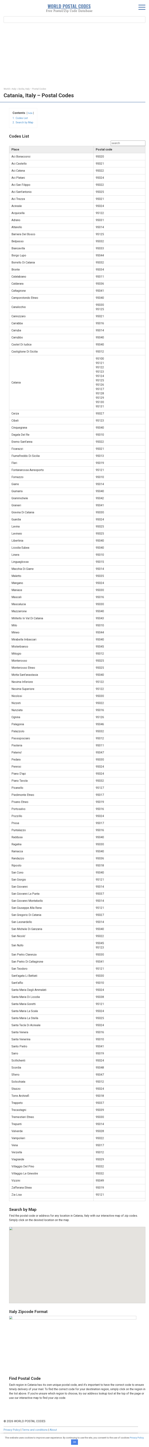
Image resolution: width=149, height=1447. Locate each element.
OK (74, 1442)
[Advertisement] (74, 54)
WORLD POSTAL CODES (69, 6)
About (53, 1429)
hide (30, 113)
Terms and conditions (35, 1429)
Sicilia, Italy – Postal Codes (32, 88)
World (7, 88)
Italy (14, 88)
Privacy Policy (12, 1429)
